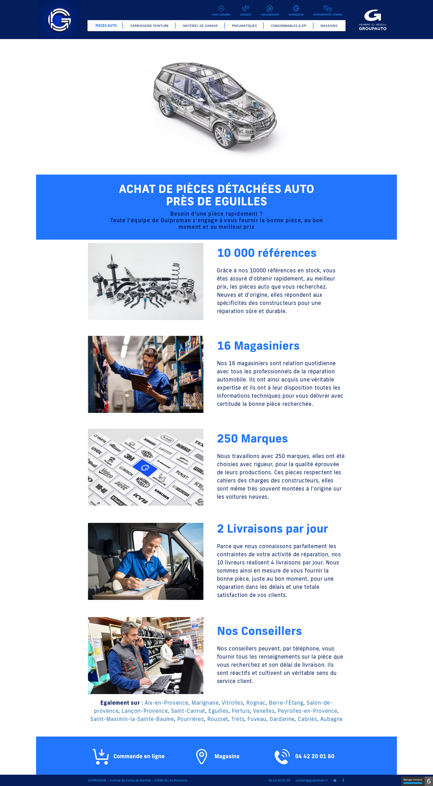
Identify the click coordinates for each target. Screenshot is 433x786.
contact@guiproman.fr (312, 780)
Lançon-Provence (145, 710)
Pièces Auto (106, 25)
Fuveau (256, 718)
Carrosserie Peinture (149, 25)
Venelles (263, 710)
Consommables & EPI (288, 25)
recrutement (270, 14)
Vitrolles (232, 702)
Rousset (217, 718)
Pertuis (241, 710)
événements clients (327, 14)
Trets (237, 718)
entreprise (296, 14)
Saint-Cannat (188, 710)
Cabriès (307, 718)
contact (245, 14)
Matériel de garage (200, 25)
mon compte (221, 14)
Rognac (256, 702)
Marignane (205, 702)
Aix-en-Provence (166, 702)
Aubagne (331, 718)
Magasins (328, 25)
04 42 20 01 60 (314, 756)
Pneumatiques (244, 25)
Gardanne (282, 718)
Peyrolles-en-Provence (307, 710)
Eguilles (218, 710)
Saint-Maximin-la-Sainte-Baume (132, 718)
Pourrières (190, 718)
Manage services (412, 779)
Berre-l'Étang (286, 702)
